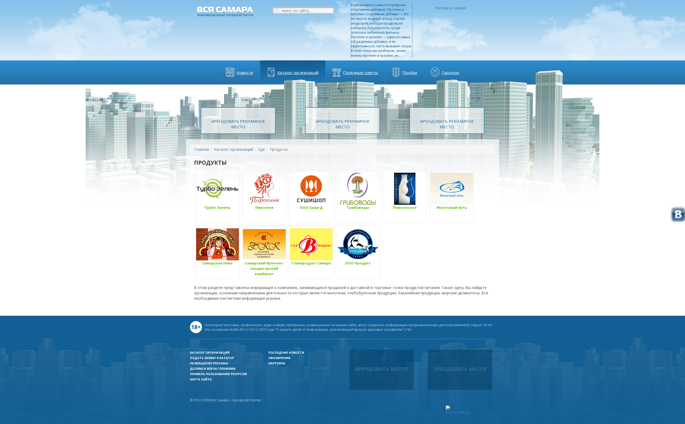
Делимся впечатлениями (212, 369)
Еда (261, 149)
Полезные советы (360, 72)
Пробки (409, 72)
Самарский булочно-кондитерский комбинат (264, 268)
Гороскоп (450, 72)
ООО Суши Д (311, 207)
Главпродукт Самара (311, 263)
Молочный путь (452, 207)
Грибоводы (358, 207)
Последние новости (286, 352)
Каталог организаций (298, 72)
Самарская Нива (217, 263)
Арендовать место (381, 369)
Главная (201, 149)
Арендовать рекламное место (238, 123)
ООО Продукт (358, 263)
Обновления (279, 358)
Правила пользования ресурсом (218, 374)
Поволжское (405, 207)
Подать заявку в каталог (212, 358)
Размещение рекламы (209, 363)
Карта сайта (201, 379)
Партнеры (276, 363)
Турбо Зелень (217, 207)
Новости (245, 72)
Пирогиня (264, 207)
